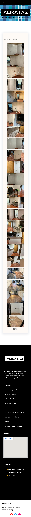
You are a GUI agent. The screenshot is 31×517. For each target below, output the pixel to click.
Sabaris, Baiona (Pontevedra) (16, 469)
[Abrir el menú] (3, 2)
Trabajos (5, 39)
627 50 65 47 (12, 475)
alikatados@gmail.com (15, 472)
